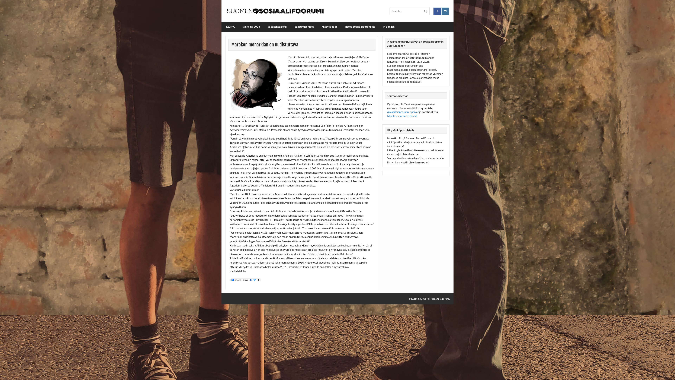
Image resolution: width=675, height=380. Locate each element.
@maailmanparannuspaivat (403, 111)
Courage (444, 298)
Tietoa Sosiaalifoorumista (360, 26)
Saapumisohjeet (304, 26)
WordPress (429, 298)
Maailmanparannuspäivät (402, 116)
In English (389, 26)
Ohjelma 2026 (251, 26)
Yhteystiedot (329, 26)
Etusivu (230, 26)
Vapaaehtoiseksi (277, 26)
